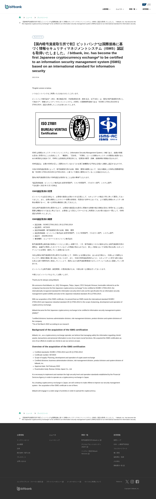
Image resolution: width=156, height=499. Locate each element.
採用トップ (117, 440)
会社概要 (20, 444)
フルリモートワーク (120, 448)
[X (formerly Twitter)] (127, 481)
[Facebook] (137, 481)
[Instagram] (132, 481)
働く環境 (117, 453)
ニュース (29, 17)
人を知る (117, 461)
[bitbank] (13, 7)
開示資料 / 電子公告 (23, 453)
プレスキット (21, 457)
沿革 (18, 448)
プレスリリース (42, 17)
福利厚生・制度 (119, 457)
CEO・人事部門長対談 (121, 444)
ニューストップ (54, 440)
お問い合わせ (21, 461)
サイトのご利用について (93, 482)
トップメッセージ (23, 440)
